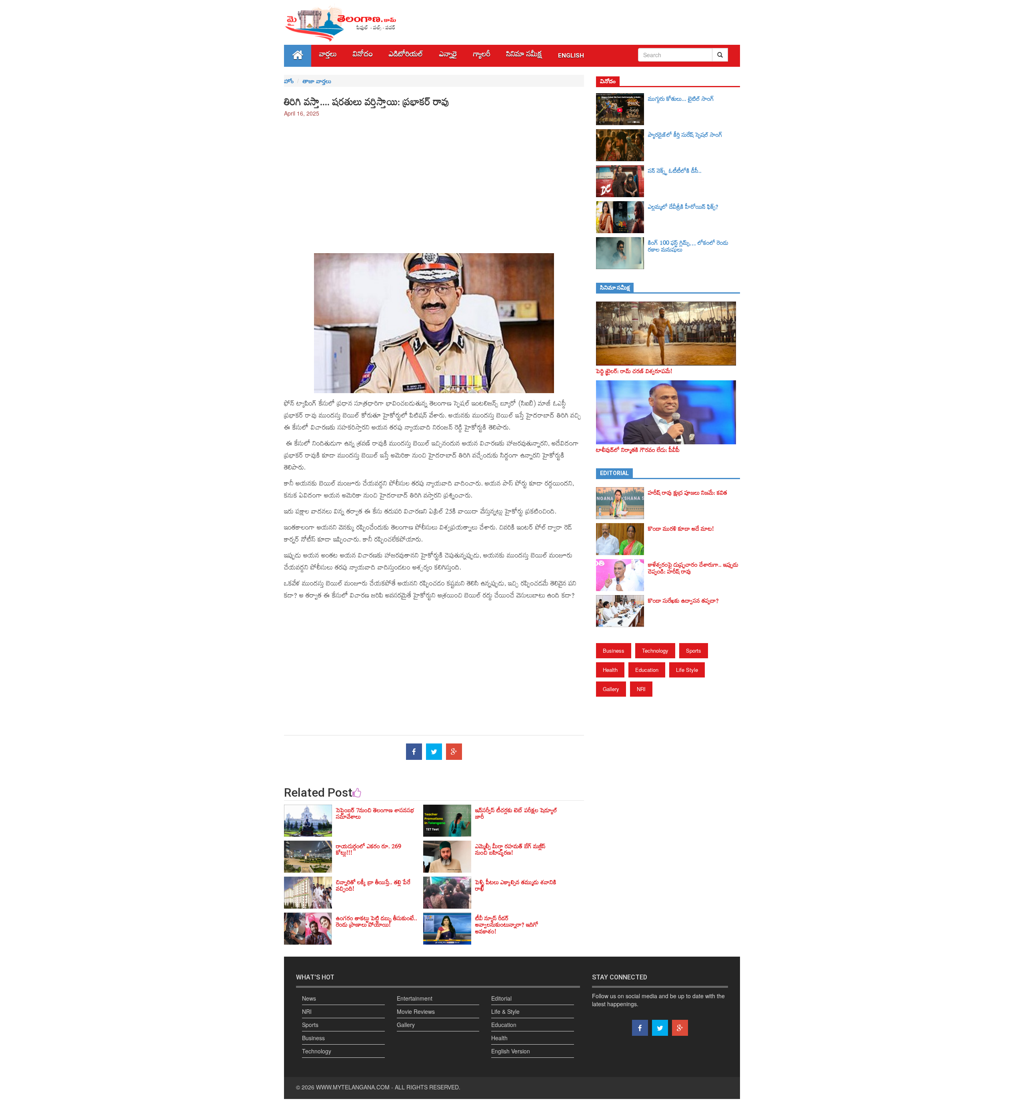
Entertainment (414, 998)
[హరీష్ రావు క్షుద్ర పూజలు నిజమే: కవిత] (622, 503)
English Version (510, 1051)
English (571, 55)
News (309, 998)
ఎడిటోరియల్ (406, 55)
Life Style (687, 669)
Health (610, 669)
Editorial (501, 998)
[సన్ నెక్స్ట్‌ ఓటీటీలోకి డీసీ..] (622, 181)
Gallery (611, 689)
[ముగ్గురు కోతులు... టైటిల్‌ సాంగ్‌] (622, 109)
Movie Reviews (416, 1011)
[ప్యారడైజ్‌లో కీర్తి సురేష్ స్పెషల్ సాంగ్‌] (622, 145)
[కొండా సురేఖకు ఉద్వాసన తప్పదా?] (622, 611)
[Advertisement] (434, 181)
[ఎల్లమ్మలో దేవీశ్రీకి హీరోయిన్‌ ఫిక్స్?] (622, 217)
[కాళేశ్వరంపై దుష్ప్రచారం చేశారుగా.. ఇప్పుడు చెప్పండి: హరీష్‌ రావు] (622, 575)
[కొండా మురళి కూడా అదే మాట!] (622, 539)
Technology (655, 650)
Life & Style (505, 1011)
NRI (641, 689)
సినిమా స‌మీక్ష (524, 55)
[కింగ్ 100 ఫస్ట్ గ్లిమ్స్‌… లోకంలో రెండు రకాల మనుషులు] (622, 253)
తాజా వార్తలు (316, 81)
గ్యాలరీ (481, 55)
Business (613, 650)
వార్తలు (328, 55)
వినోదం (363, 55)
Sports (693, 650)
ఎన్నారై (448, 55)
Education (646, 669)
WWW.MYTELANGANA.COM (353, 1087)
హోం (289, 81)
